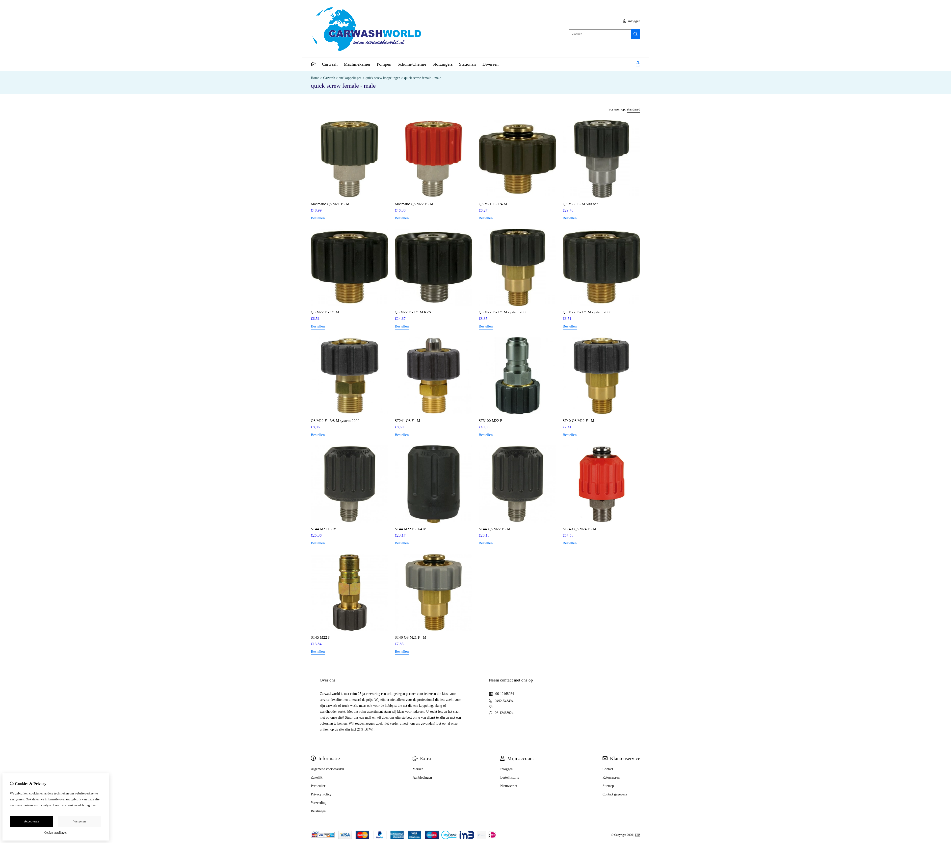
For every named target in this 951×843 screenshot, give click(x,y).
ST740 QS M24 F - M (579, 529)
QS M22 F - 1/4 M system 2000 (503, 312)
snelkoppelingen (350, 78)
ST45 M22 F (320, 637)
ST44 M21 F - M (324, 529)
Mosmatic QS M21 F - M (330, 204)
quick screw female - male (422, 78)
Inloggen (506, 769)
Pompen (384, 64)
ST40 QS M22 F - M (578, 421)
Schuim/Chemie (411, 64)
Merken (418, 769)
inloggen (633, 21)
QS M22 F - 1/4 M (325, 312)
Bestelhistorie (509, 777)
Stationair (467, 64)
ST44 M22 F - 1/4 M (410, 529)
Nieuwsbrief (508, 786)
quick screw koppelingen (383, 78)
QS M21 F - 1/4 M (493, 204)
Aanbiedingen (422, 777)
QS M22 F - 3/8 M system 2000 (335, 421)
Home (315, 78)
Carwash (330, 64)
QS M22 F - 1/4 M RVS (413, 312)
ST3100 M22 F (490, 421)
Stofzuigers (442, 64)
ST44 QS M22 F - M (494, 529)
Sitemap (608, 786)
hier (93, 805)
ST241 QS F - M (407, 421)
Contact (608, 769)
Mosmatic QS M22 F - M (414, 204)
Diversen (490, 64)
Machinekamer (357, 64)
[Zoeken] (635, 34)
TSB (637, 835)
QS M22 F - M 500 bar (580, 204)
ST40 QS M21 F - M (410, 637)
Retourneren (611, 777)
